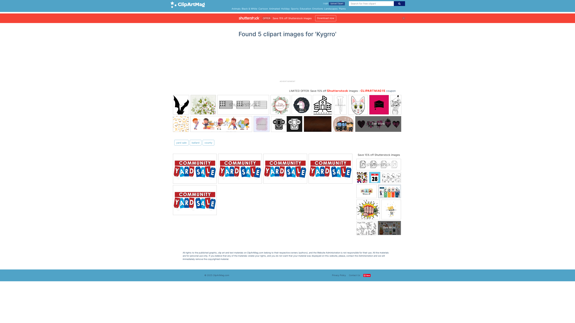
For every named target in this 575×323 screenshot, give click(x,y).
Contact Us (354, 275)
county (208, 142)
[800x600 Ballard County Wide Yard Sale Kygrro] (195, 170)
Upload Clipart (336, 3)
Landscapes (331, 8)
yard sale (181, 142)
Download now (325, 18)
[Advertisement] (287, 60)
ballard (195, 142)
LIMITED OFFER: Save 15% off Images (323, 90)
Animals (236, 8)
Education (305, 8)
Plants (342, 8)
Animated (274, 8)
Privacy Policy (339, 275)
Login (325, 3)
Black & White (249, 8)
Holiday (285, 8)
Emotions (317, 8)
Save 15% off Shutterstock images (379, 154)
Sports (295, 8)
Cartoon (263, 8)
